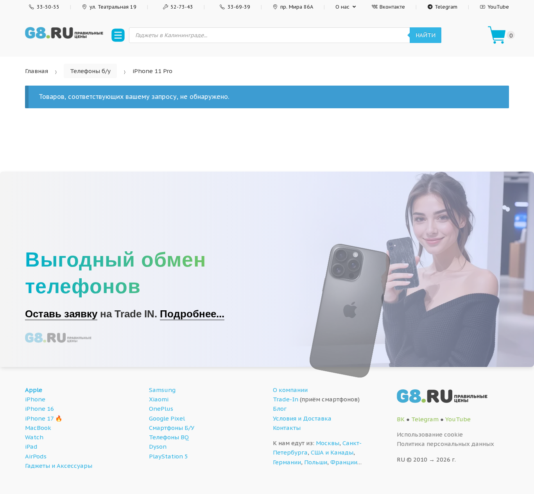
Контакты (287, 427)
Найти (425, 35)
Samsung (162, 390)
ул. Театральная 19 (113, 7)
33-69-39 (239, 7)
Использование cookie (430, 434)
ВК (401, 419)
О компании (290, 390)
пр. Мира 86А (296, 7)
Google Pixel (167, 418)
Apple (33, 390)
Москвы (327, 443)
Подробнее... (192, 314)
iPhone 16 (39, 408)
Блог (280, 408)
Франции (343, 462)
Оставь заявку (61, 314)
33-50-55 (48, 7)
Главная (36, 71)
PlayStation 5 (168, 456)
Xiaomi (158, 399)
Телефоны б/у (90, 71)
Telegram (446, 7)
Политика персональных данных (445, 443)
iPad (31, 446)
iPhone (35, 399)
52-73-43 (181, 7)
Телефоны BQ (169, 437)
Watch (34, 437)
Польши (315, 462)
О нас (342, 7)
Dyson (158, 446)
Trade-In (285, 399)
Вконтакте (392, 7)
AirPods (36, 456)
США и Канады (332, 452)
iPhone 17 (39, 418)
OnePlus (161, 408)
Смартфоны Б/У (171, 427)
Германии (287, 462)
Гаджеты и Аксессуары (58, 465)
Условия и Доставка (302, 418)
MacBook (38, 427)
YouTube (498, 7)
